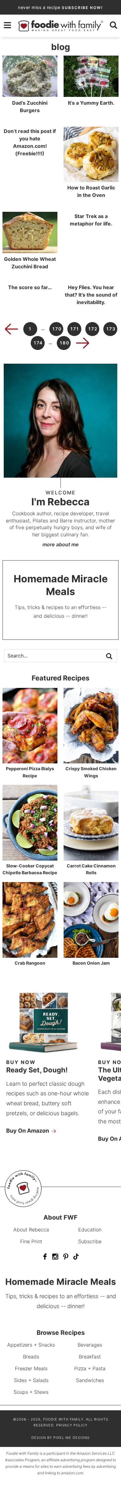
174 (38, 342)
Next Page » (82, 343)
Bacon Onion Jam (91, 963)
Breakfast (90, 1356)
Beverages (90, 1345)
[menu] (7, 25)
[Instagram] (55, 1256)
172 (93, 328)
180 (64, 342)
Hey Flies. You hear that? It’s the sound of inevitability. (91, 294)
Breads (31, 1356)
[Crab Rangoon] (29, 954)
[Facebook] (45, 1256)
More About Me (61, 544)
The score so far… (30, 287)
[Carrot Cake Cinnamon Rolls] (91, 857)
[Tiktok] (76, 1256)
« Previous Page (11, 329)
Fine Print (31, 1241)
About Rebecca (31, 1229)
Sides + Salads (31, 1380)
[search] (113, 25)
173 (111, 328)
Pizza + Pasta (89, 1368)
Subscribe (89, 1241)
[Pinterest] (65, 1256)
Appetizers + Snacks (31, 1345)
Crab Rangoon (30, 963)
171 (74, 328)
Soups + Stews (31, 1392)
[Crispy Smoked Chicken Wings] (91, 760)
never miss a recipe (60, 7)
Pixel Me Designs (71, 1437)
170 (57, 328)
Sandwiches (90, 1380)
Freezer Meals (31, 1368)
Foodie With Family (60, 25)
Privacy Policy (71, 1425)
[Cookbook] (49, 1053)
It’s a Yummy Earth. (91, 103)
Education (89, 1229)
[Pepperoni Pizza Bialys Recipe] (29, 760)
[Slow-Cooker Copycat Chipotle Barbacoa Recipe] (29, 857)
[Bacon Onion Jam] (91, 954)
